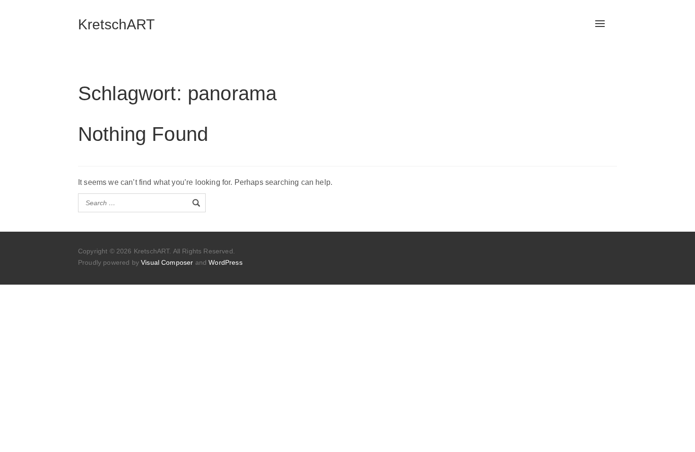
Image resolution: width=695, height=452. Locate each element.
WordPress (225, 262)
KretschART (116, 24)
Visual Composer (167, 262)
